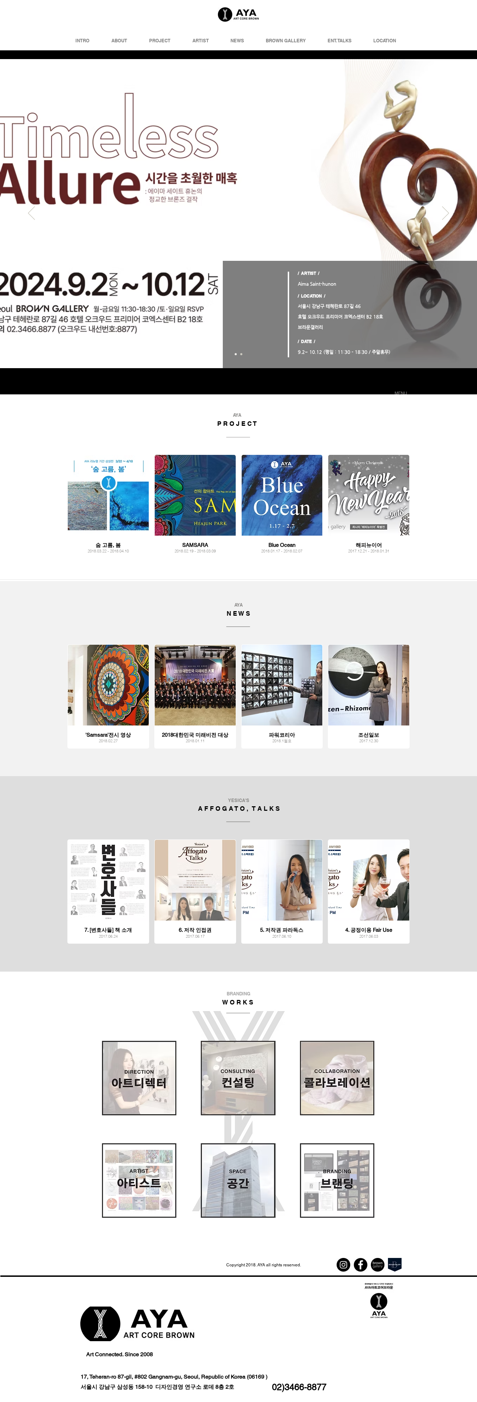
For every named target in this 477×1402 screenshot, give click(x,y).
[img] (108, 696)
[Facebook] (360, 1265)
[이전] (31, 213)
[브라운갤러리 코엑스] (395, 1265)
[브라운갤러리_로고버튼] (377, 1265)
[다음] (445, 213)
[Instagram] (343, 1265)
